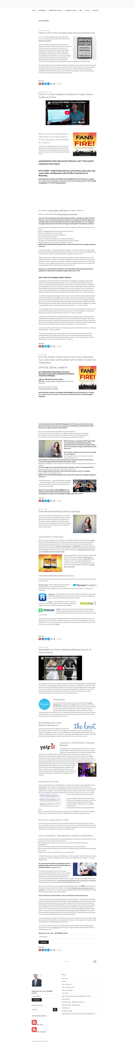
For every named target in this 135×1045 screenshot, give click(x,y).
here (79, 181)
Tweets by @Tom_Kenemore (39, 1015)
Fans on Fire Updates (67, 990)
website (55, 927)
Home (33, 10)
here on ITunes (60, 183)
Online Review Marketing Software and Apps (59, 511)
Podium (58, 609)
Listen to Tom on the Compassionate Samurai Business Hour (66, 33)
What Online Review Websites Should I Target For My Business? (78, 1013)
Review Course (66, 1008)
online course (87, 557)
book (80, 557)
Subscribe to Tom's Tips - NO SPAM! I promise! (42, 992)
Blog (80, 10)
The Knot (89, 703)
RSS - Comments (41, 1031)
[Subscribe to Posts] (34, 1024)
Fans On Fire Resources (68, 987)
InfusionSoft (76, 546)
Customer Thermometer (63, 546)
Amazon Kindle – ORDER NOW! (58, 210)
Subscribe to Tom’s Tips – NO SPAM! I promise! (53, 933)
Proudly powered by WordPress (40, 1041)
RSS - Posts (40, 1024)
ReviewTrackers (43, 584)
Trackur (50, 601)
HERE (62, 490)
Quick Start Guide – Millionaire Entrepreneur (73, 1002)
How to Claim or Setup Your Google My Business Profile (76, 996)
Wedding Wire (57, 705)
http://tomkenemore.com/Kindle (67, 214)
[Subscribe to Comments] (34, 1031)
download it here (56, 867)
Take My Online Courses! (55, 10)
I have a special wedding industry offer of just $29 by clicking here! (76, 880)
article (57, 624)
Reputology (51, 594)
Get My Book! (42, 10)
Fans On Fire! (65, 993)
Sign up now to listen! (45, 40)
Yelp (73, 705)
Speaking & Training (70, 10)
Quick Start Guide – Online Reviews (71, 1005)
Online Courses (66, 999)
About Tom (95, 10)
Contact (87, 10)
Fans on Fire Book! (66, 984)
